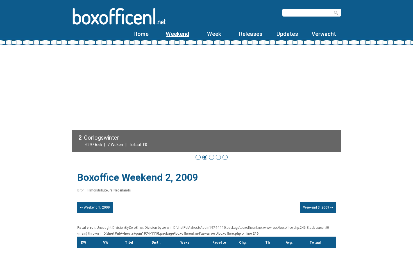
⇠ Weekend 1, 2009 (95, 207)
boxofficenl (119, 16)
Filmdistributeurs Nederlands (109, 190)
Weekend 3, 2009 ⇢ (318, 207)
